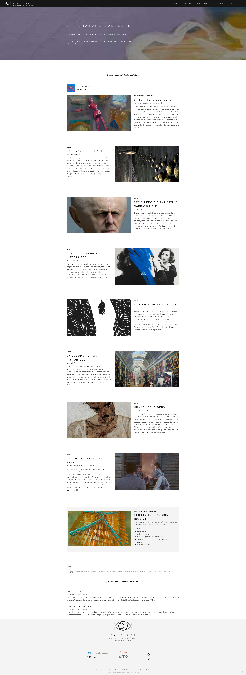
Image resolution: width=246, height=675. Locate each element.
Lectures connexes (130, 582)
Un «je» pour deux (149, 407)
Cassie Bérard (74, 592)
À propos (177, 3)
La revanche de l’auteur (88, 151)
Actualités (220, 3)
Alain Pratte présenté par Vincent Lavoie (150, 537)
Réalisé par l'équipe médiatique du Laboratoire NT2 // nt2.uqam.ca (123, 672)
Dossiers (198, 3)
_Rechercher (236, 3)
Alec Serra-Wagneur (144, 544)
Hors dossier (209, 3)
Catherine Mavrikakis (144, 534)
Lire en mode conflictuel (156, 304)
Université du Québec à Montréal (78, 595)
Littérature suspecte (153, 99)
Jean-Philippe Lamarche (79, 607)
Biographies (114, 582)
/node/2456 (73, 573)
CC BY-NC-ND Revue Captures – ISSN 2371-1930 (123, 669)
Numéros (188, 3)
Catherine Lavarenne (144, 529)
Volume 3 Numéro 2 (86, 87)
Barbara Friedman (132, 75)
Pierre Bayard (141, 531)
